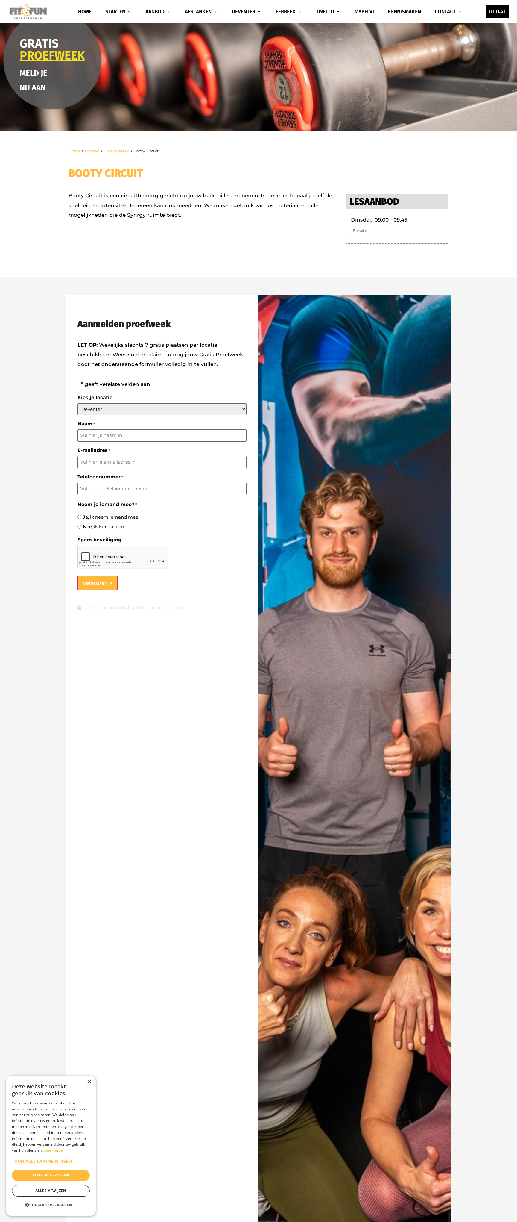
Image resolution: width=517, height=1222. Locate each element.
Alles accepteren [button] (50, 1175)
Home (85, 11)
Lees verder (54, 1150)
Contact (445, 11)
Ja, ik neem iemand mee (110, 517)
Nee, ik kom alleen (103, 526)
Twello (325, 11)
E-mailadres (93, 450)
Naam (86, 424)
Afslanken (198, 11)
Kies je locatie (94, 397)
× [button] (89, 1082)
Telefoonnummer (100, 477)
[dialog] (51, 1146)
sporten (92, 151)
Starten (115, 11)
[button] (51, 1161)
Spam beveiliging (99, 539)
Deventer (243, 11)
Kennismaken (404, 11)
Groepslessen (117, 151)
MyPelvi (364, 11)
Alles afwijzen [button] (50, 1190)
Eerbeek (286, 11)
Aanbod (155, 11)
